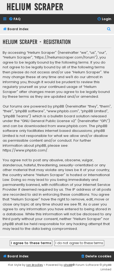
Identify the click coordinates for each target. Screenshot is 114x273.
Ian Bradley (34, 265)
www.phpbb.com (72, 126)
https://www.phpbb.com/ (25, 150)
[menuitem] (14, 19)
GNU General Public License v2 (48, 121)
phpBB (68, 265)
